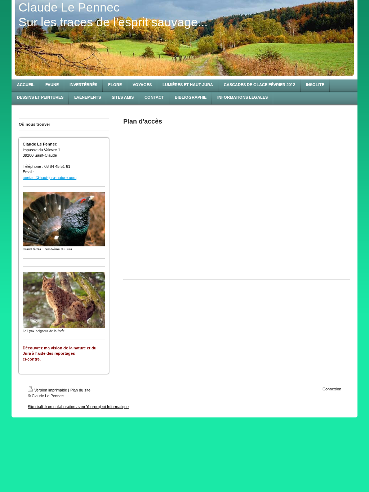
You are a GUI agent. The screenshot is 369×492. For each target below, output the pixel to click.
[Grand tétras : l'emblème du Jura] (64, 219)
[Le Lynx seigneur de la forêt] (64, 300)
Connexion (332, 389)
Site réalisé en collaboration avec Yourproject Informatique (78, 406)
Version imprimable (50, 390)
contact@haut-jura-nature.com (49, 177)
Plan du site (80, 390)
